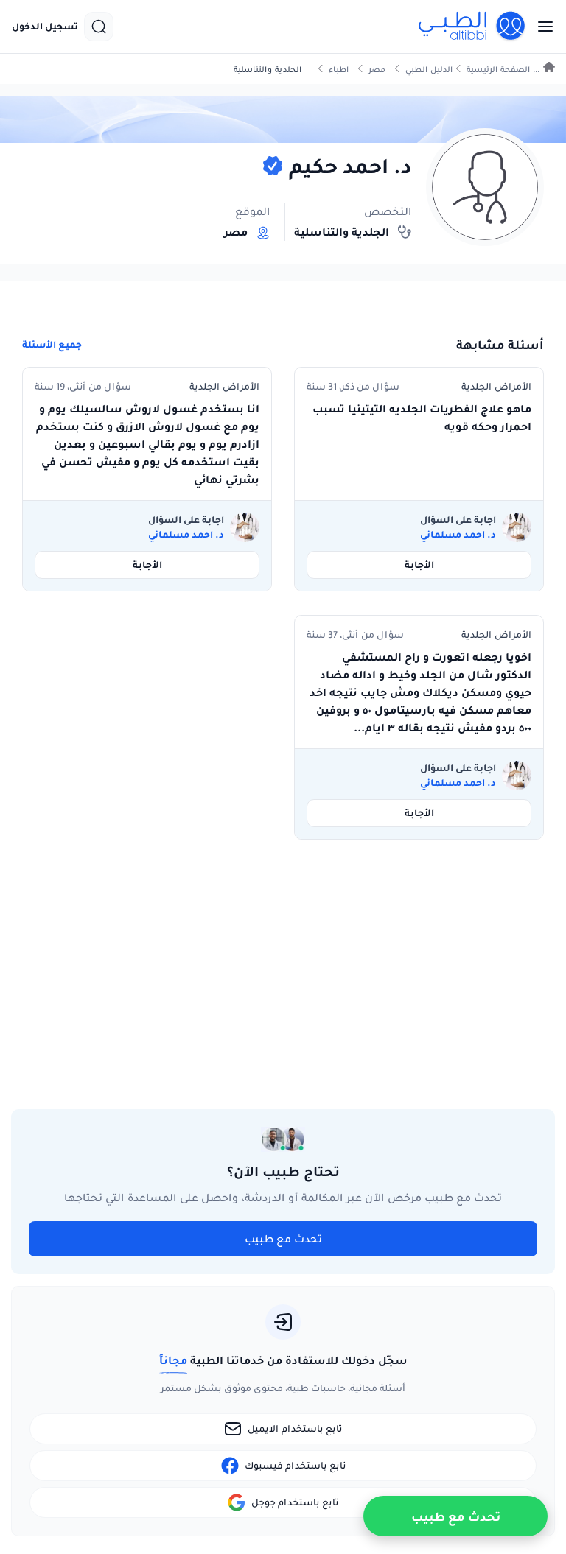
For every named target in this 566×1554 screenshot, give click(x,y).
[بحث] (98, 26)
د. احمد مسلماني (458, 534)
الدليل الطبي (429, 69)
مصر (376, 69)
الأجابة (419, 564)
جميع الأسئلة (52, 344)
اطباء (339, 69)
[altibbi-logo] (472, 26)
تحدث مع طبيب (283, 1239)
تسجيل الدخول (45, 26)
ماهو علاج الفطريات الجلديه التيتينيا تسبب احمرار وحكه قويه (421, 417)
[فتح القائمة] (541, 26)
